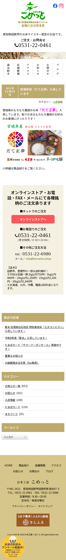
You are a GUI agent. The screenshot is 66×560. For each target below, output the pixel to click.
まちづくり (11, 414)
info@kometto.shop (38, 258)
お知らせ (10, 393)
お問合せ (34, 471)
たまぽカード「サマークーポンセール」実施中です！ (33, 347)
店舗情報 (40, 465)
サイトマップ (45, 506)
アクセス (56, 465)
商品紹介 (24, 465)
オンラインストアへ (33, 219)
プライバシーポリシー (24, 506)
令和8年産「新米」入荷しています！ (26, 338)
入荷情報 (58, 102)
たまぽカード (12, 407)
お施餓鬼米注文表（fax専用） (22, 363)
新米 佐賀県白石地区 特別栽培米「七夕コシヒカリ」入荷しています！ (34, 329)
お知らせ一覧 (12, 386)
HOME (9, 465)
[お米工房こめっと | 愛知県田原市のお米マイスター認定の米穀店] (33, 30)
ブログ (49, 471)
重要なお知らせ (14, 356)
